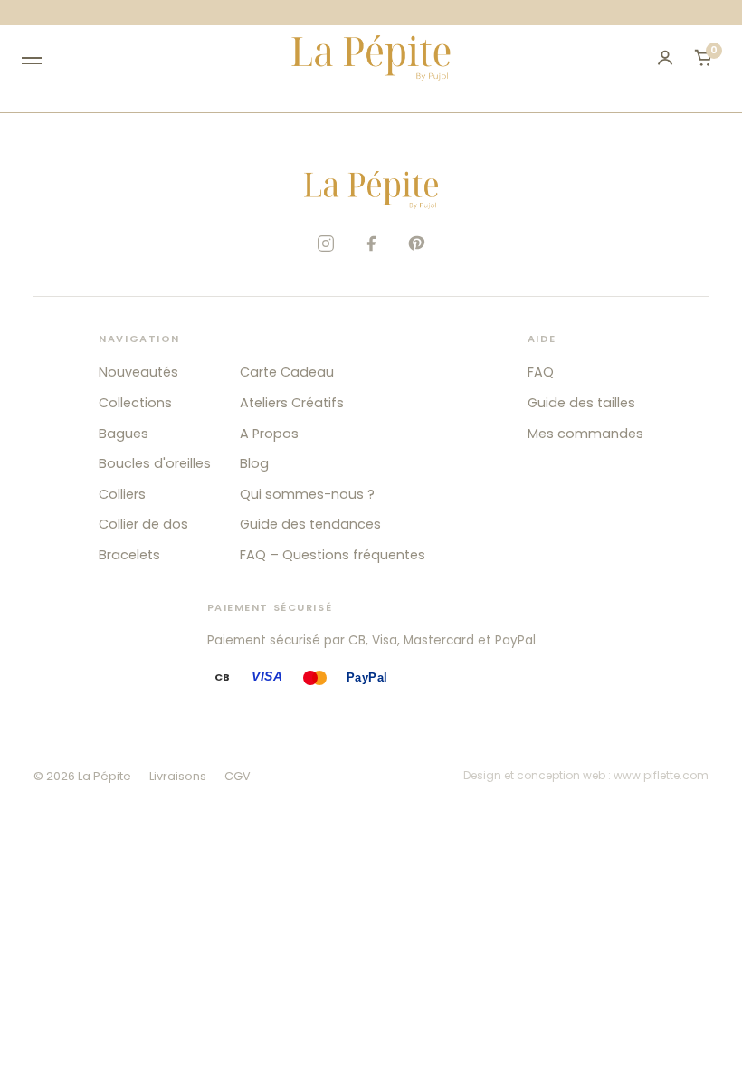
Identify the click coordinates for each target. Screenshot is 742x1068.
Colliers (122, 494)
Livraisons (177, 776)
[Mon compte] (665, 58)
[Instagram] (325, 243)
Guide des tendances (310, 524)
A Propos (269, 433)
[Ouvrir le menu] (40, 58)
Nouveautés (138, 372)
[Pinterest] (416, 243)
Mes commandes (585, 433)
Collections (135, 403)
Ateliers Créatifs (292, 403)
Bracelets (129, 555)
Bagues (123, 433)
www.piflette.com (661, 775)
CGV (237, 776)
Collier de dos (143, 524)
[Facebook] (371, 243)
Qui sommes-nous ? (307, 494)
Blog (254, 463)
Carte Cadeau (287, 372)
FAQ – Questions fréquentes (332, 555)
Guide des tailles (581, 403)
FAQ (541, 372)
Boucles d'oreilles (155, 463)
